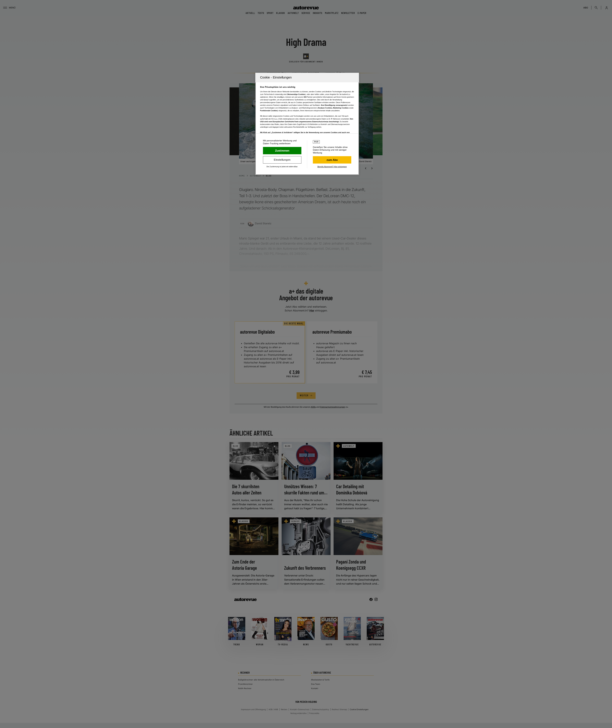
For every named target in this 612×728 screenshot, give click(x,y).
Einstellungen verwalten (282, 160)
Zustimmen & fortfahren (282, 150)
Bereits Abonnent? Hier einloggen (332, 167)
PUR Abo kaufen (332, 160)
